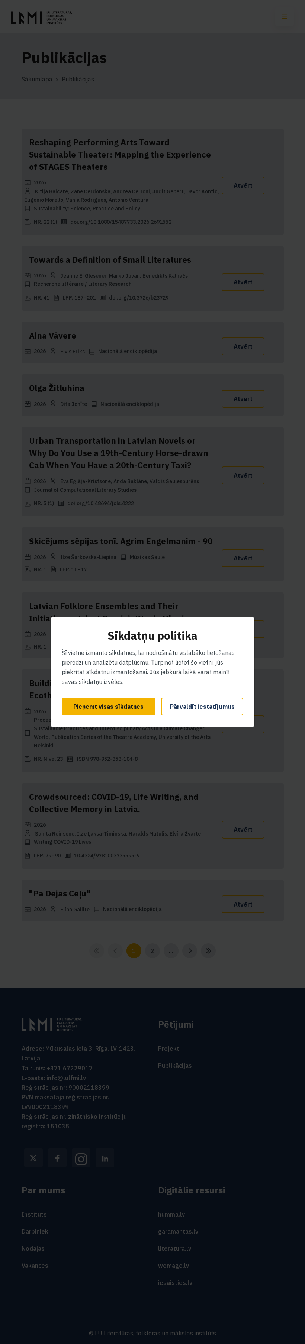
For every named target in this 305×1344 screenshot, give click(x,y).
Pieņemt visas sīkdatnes (108, 706)
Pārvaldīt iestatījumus (202, 706)
